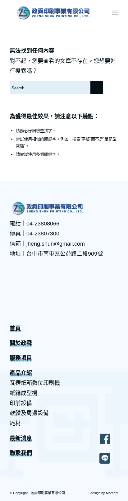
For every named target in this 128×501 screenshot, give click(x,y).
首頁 (15, 328)
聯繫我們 (21, 453)
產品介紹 (21, 373)
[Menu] (115, 12)
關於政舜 (21, 343)
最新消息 (21, 438)
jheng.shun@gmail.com (55, 244)
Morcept (112, 493)
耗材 (15, 423)
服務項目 (21, 358)
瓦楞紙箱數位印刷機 (35, 383)
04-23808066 (42, 223)
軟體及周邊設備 (29, 413)
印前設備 (21, 403)
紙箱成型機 (24, 393)
